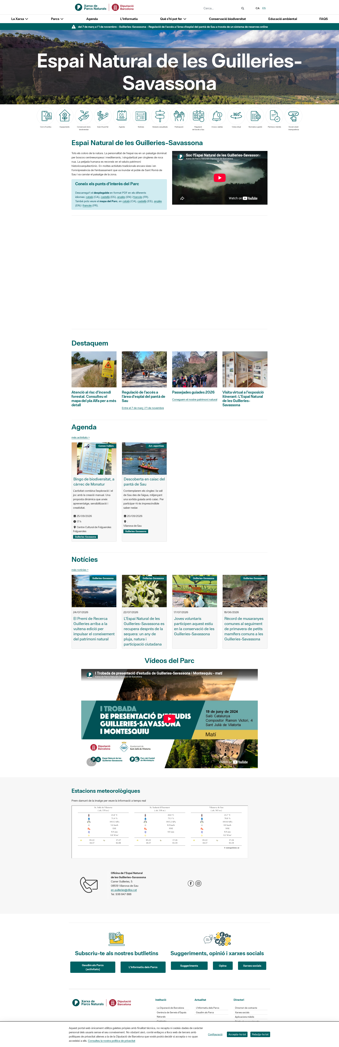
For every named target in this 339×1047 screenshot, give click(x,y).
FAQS (323, 19)
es (264, 8)
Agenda (92, 19)
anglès (121, 197)
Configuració (215, 1034)
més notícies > (80, 570)
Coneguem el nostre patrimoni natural (194, 399)
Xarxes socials (252, 965)
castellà (105, 197)
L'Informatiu (129, 19)
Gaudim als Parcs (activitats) (93, 967)
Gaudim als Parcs (205, 1012)
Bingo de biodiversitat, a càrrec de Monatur (93, 482)
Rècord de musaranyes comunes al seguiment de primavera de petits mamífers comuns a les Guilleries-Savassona (243, 628)
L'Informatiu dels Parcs (143, 967)
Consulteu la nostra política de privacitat (111, 1040)
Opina (223, 965)
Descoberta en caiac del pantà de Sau (144, 482)
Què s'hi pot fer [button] (171, 19)
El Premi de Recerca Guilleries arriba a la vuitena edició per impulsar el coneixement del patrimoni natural (94, 628)
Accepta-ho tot (237, 1034)
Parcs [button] (55, 19)
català (89, 197)
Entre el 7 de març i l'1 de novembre (143, 408)
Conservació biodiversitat (227, 19)
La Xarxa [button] (18, 19)
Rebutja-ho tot (260, 1034)
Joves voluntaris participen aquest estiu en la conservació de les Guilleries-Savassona (194, 626)
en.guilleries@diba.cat (124, 890)
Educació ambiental (282, 19)
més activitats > (81, 437)
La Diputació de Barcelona (170, 1007)
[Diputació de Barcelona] (102, 1002)
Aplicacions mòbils (244, 1016)
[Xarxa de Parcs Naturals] (104, 7)
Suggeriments (189, 965)
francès (137, 197)
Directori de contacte (246, 1007)
